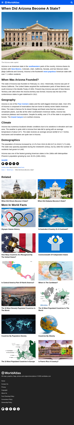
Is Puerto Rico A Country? (48, 361)
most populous (49, 72)
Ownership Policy (6, 402)
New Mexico (16, 69)
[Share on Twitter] (10, 163)
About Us (4, 393)
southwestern (34, 66)
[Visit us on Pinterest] (14, 409)
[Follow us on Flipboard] (2, 409)
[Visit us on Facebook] (6, 409)
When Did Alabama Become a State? (52, 201)
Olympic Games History (10, 229)
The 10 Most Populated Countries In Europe (18, 361)
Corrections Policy (6, 399)
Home (3, 381)
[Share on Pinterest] (13, 163)
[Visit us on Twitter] (10, 409)
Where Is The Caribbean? (48, 283)
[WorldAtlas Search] (72, 2)
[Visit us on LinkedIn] (18, 409)
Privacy (3, 387)
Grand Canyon (17, 117)
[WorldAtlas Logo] (13, 2)
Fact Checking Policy (7, 396)
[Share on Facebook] (6, 163)
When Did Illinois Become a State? (14, 201)
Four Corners (23, 104)
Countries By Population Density (13, 336)
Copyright (4, 390)
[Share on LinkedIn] (17, 163)
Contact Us (4, 384)
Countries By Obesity (46, 336)
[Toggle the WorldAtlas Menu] (2, 2)
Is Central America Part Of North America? (17, 283)
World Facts (21, 167)
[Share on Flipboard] (2, 163)
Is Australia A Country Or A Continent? (53, 229)
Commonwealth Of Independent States (53, 255)
